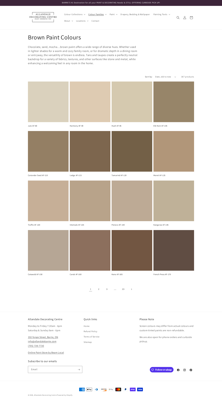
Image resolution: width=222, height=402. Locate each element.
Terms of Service (92, 336)
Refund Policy (90, 331)
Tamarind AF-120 (119, 175)
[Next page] (131, 289)
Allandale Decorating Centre (45, 395)
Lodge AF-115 (76, 175)
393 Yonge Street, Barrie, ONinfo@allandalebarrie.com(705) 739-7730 (43, 342)
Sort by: (148, 76)
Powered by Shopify (64, 395)
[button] (74, 14)
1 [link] (90, 289)
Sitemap (88, 342)
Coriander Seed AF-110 (38, 175)
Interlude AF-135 (77, 225)
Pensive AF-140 (118, 225)
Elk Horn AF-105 (160, 126)
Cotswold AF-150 (35, 274)
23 (123, 289)
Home (86, 326)
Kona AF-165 (117, 274)
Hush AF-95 (116, 126)
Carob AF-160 (75, 274)
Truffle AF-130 (34, 225)
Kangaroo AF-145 (161, 225)
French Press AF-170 (162, 274)
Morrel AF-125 (159, 175)
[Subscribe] (79, 369)
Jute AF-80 (32, 126)
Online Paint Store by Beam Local (46, 352)
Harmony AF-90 (76, 126)
